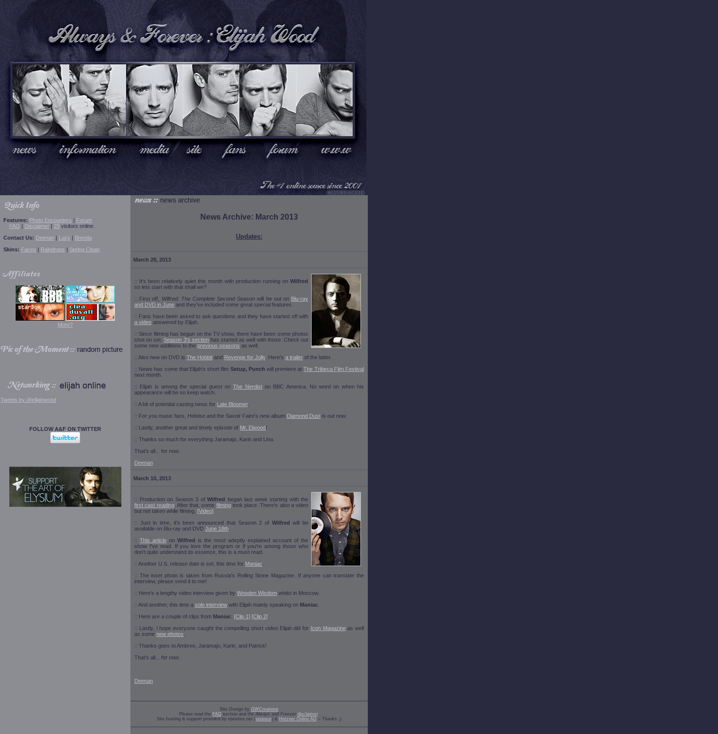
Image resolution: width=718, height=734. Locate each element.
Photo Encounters (50, 220)
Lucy (64, 238)
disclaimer (307, 714)
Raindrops (53, 249)
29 (57, 226)
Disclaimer (36, 226)
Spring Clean (84, 249)
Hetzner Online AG (298, 718)
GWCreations (264, 709)
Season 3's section (186, 340)
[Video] (205, 511)
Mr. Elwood (253, 427)
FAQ (14, 226)
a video (142, 322)
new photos (170, 634)
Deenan (45, 238)
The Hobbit (199, 357)
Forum (84, 220)
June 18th (217, 528)
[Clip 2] (260, 616)
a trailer (294, 357)
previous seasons (218, 345)
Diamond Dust (303, 416)
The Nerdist (247, 386)
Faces (28, 249)
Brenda (83, 238)
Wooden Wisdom (257, 593)
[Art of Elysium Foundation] (65, 505)
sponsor (263, 718)
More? (65, 324)
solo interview (211, 605)
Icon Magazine (328, 628)
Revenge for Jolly (244, 357)
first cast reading (154, 505)
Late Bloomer (232, 404)
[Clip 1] (242, 616)
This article (153, 540)
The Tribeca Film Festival (333, 369)
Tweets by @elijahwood (28, 400)
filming (223, 505)
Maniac (253, 564)
